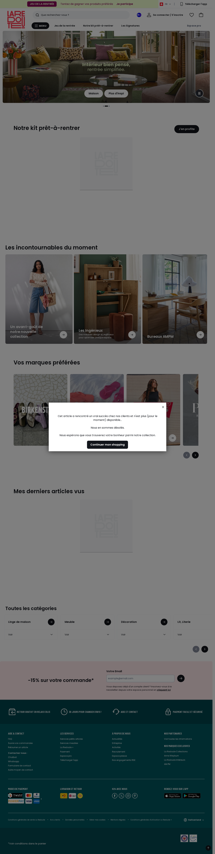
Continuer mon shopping (107, 445)
